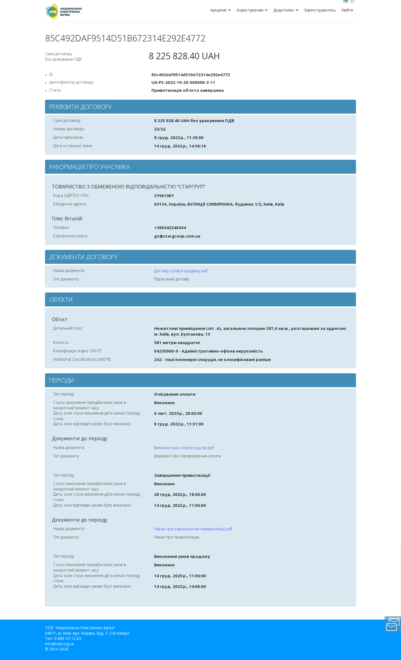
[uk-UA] (346, 1)
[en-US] (353, 1)
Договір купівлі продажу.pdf (181, 270)
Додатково (283, 10)
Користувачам (250, 10)
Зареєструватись (320, 10)
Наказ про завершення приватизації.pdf (193, 528)
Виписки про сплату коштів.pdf (184, 447)
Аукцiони (218, 10)
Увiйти (347, 10)
